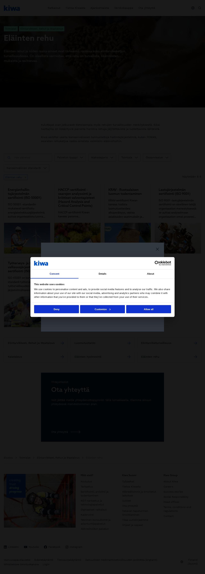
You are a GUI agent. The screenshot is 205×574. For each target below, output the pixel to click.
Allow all (148, 309)
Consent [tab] (54, 273)
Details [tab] (103, 273)
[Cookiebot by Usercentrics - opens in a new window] (157, 263)
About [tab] (150, 273)
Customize (101, 309)
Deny (56, 309)
